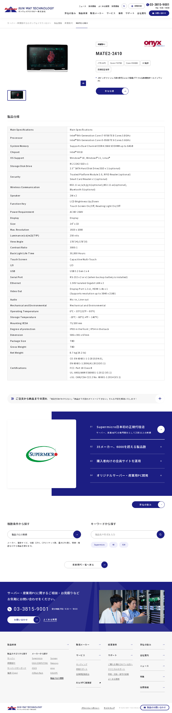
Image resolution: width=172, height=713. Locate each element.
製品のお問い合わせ (156, 707)
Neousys (54, 663)
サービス (111, 13)
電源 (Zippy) (12, 672)
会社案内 (141, 13)
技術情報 (92, 6)
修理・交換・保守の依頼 (118, 674)
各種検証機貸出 (82, 674)
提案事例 (112, 644)
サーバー (11, 658)
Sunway (53, 658)
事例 (120, 13)
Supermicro (99, 545)
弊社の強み (70, 13)
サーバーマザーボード (16, 668)
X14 (123, 545)
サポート (129, 13)
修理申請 (138, 6)
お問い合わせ (160, 13)
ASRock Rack (37, 672)
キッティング (81, 664)
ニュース (82, 6)
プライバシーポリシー (90, 708)
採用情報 (115, 6)
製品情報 (58, 23)
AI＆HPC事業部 (83, 682)
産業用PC (69, 23)
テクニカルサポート (116, 669)
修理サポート (81, 669)
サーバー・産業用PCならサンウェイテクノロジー (29, 23)
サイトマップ (109, 708)
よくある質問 (103, 6)
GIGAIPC (54, 672)
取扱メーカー (97, 13)
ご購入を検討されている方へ (120, 664)
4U (113, 545)
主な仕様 (109, 91)
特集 (142, 676)
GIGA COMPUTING (40, 663)
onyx (52, 668)
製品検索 (83, 13)
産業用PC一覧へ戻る (83, 564)
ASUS (34, 668)
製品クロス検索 (19, 534)
